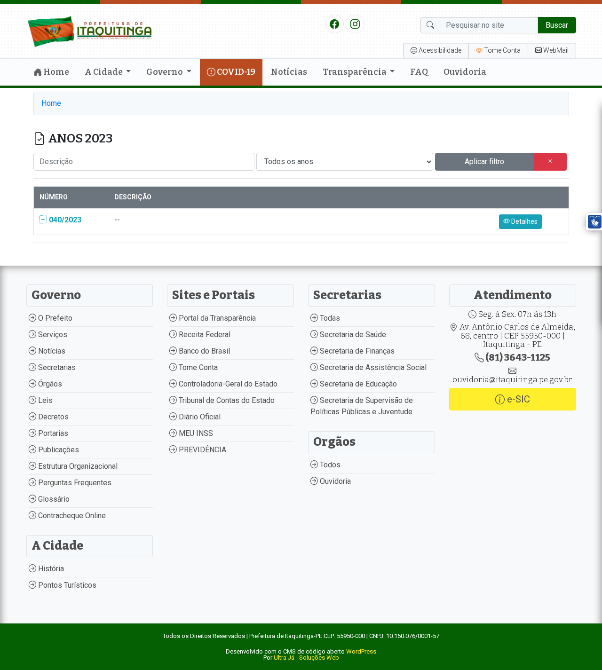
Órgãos (49, 383)
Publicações (57, 449)
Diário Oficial (199, 416)
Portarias (52, 433)
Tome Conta (197, 367)
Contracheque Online (71, 515)
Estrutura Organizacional (77, 466)
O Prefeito (54, 318)
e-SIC (517, 399)
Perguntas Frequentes (73, 482)
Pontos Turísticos (66, 585)
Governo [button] (165, 72)
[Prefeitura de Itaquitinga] (89, 30)
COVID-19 (235, 72)
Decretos (52, 416)
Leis (44, 400)
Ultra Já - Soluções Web (306, 657)
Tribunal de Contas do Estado (226, 400)
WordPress (361, 651)
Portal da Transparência (216, 318)
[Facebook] (334, 23)
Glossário (53, 499)
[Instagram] (355, 23)
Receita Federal (203, 334)
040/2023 (64, 219)
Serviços (51, 334)
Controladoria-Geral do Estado (227, 383)
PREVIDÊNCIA (201, 449)
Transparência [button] (355, 72)
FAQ (419, 72)
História (50, 568)
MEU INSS (195, 433)
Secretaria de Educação (357, 383)
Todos (329, 464)
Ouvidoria (465, 72)
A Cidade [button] (104, 72)
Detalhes (524, 221)
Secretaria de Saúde (352, 334)
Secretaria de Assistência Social (372, 367)
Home (55, 72)
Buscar (557, 25)
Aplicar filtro (484, 161)
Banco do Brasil (203, 351)
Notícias (289, 72)
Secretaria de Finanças (356, 351)
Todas (329, 318)
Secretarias (56, 367)
